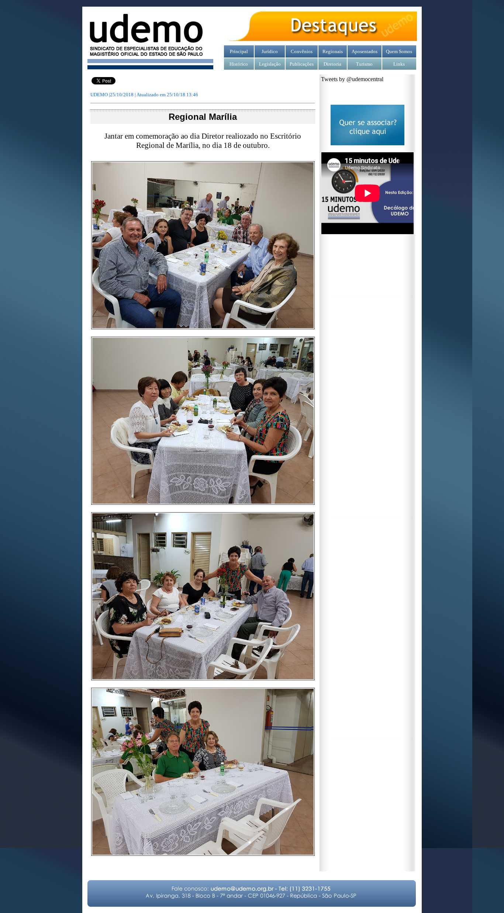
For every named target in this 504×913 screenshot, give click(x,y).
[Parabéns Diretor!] (203, 327)
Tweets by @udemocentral (352, 79)
